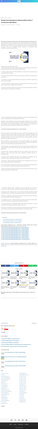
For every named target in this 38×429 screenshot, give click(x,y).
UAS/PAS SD (22, 400)
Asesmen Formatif (4, 373)
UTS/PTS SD (22, 401)
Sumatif (21, 397)
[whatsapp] (32, 266)
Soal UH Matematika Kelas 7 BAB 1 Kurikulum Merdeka (15, 352)
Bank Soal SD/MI (4, 376)
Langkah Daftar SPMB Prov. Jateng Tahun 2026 (10, 338)
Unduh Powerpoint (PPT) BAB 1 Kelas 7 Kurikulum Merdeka (15, 227)
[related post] (5, 273)
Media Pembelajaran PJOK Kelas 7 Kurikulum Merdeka (5, 287)
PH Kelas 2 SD (22, 377)
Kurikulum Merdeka (5, 389)
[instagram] (15, 420)
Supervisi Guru (22, 398)
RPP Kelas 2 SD (22, 388)
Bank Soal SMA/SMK (5, 377)
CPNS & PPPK (4, 380)
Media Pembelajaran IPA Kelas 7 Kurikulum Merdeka (33, 277)
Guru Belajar (4, 385)
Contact (15, 424)
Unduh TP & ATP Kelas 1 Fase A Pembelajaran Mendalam (15, 356)
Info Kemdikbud (4, 386)
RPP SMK (21, 391)
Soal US (21, 395)
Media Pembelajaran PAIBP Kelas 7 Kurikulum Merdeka (5, 277)
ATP (2, 374)
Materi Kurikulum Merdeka (6, 391)
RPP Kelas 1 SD (22, 386)
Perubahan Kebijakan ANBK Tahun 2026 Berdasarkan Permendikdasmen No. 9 (16, 344)
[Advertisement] (19, 7)
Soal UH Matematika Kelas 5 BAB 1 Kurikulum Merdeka (15, 361)
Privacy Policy (20, 424)
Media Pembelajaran (5, 394)
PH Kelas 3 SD (22, 379)
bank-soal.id (21, 427)
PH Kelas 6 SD (22, 383)
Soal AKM (21, 394)
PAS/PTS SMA (4, 398)
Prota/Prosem (22, 385)
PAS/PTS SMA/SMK (5, 400)
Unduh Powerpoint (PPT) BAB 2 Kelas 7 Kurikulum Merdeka (15, 228)
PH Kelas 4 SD (22, 380)
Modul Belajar (4, 397)
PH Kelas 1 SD (22, 376)
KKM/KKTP (3, 388)
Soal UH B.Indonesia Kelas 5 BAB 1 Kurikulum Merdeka (15, 365)
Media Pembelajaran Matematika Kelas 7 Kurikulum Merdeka (13, 277)
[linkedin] (23, 420)
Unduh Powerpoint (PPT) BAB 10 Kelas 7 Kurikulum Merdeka (16, 239)
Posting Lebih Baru (5, 323)
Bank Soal (4, 24)
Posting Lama (34, 323)
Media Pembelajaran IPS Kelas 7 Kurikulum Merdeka (12, 222)
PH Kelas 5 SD (22, 382)
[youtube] (26, 420)
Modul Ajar (3, 395)
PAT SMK (3, 401)
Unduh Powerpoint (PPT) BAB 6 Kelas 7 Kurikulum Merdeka (15, 234)
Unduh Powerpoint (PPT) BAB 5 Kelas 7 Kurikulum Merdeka (15, 232)
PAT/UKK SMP (22, 373)
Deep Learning (4, 383)
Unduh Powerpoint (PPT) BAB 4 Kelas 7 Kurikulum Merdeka (15, 231)
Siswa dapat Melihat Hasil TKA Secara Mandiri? (10, 340)
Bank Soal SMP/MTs (5, 379)
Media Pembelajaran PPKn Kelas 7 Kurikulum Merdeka (12, 219)
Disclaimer (26, 424)
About (11, 424)
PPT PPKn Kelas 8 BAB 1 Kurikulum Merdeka (23, 287)
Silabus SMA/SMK (23, 392)
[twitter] (14, 266)
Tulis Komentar (18, 24)
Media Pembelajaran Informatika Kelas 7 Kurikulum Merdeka (32, 287)
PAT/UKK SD (4, 403)
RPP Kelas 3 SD (22, 389)
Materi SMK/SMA (4, 392)
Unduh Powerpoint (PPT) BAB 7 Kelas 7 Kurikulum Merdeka (15, 235)
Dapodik (3, 382)
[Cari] (36, 1)
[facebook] (5, 266)
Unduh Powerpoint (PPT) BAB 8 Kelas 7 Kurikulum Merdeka (15, 236)
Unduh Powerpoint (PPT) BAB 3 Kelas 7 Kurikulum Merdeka (15, 230)
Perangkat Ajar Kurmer (23, 374)
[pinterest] (23, 266)
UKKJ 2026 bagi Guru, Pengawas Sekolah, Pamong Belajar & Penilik (14, 346)
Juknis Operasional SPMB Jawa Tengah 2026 (10, 342)
